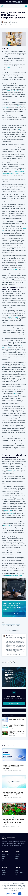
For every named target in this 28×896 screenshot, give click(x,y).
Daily (4, 763)
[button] (8, 662)
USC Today (9, 68)
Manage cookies (12, 893)
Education (9, 763)
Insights (15, 763)
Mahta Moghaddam (14, 317)
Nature (16, 393)
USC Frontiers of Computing (10, 628)
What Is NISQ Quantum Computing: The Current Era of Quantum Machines (17, 718)
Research (12, 24)
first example (11, 417)
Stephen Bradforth (13, 470)
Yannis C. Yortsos (13, 269)
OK (20, 893)
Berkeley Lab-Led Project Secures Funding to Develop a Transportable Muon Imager (13, 821)
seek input (11, 513)
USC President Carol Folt (13, 91)
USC (18, 625)
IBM (3, 625)
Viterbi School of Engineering (11, 630)
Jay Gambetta (10, 625)
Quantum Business (5, 24)
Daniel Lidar (23, 170)
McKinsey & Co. (7, 525)
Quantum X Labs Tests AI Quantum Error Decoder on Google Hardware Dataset (16, 725)
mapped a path (8, 510)
